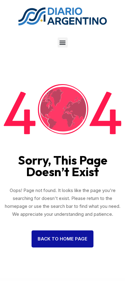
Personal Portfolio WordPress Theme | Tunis (80, 279)
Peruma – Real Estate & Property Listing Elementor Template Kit (80, 280)
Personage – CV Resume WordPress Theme (22, 279)
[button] (63, 42)
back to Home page (62, 239)
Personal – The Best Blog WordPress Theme (95, 279)
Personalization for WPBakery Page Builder (109, 279)
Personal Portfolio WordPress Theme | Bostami (49, 279)
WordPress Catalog (12, 279)
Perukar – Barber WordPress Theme (62, 280)
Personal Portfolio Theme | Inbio (36, 279)
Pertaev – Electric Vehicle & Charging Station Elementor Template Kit (45, 280)
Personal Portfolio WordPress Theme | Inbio (65, 279)
